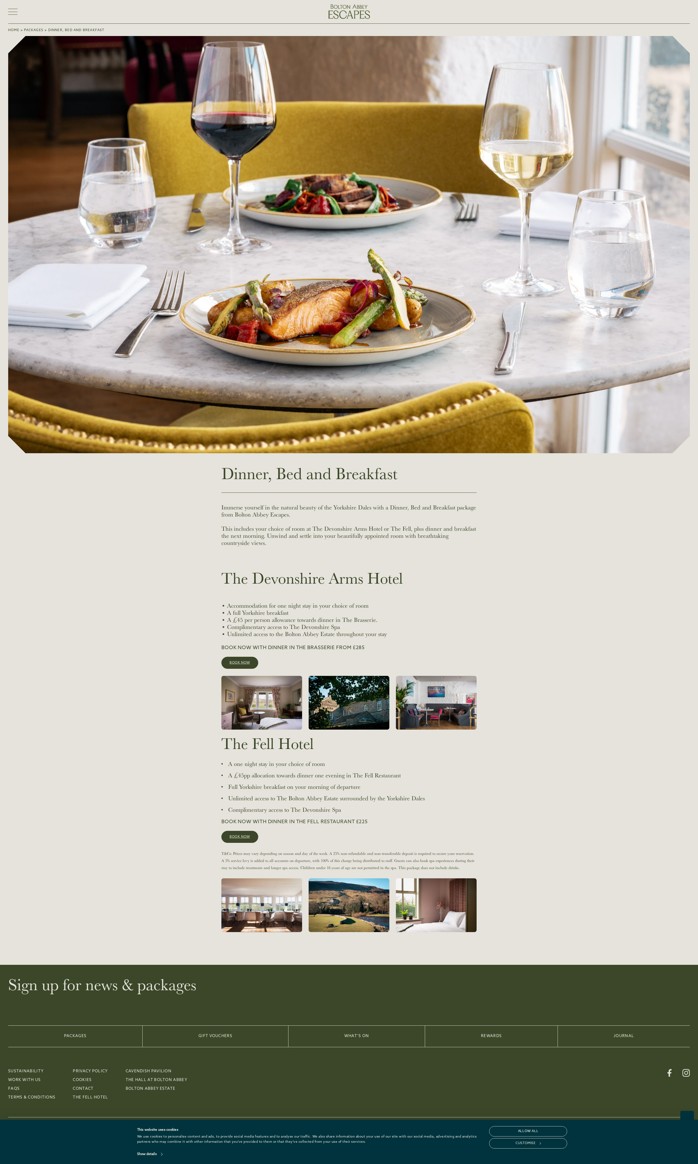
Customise (525, 1143)
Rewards (491, 1036)
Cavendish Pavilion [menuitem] (149, 1071)
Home (13, 30)
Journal (624, 1036)
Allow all (528, 1131)
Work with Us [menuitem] (24, 1080)
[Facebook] (669, 1073)
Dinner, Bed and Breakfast (76, 30)
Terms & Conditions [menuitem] (31, 1098)
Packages (33, 30)
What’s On (356, 1036)
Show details (147, 1154)
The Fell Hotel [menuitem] (90, 1098)
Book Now (240, 662)
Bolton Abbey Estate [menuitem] (151, 1089)
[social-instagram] (686, 1073)
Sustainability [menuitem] (26, 1071)
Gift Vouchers (215, 1036)
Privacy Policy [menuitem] (90, 1071)
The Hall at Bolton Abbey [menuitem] (156, 1080)
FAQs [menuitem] (14, 1089)
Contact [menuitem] (83, 1089)
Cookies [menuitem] (82, 1080)
